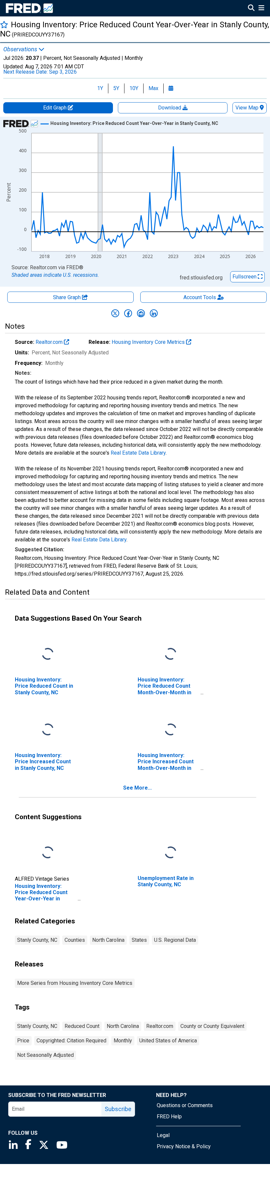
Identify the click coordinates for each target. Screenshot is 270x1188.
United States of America (168, 1040)
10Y (133, 88)
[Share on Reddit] (141, 313)
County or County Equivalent (212, 1026)
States (139, 940)
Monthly (123, 1040)
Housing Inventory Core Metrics (149, 342)
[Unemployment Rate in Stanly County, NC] (170, 853)
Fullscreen (245, 276)
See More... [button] (137, 788)
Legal (163, 1135)
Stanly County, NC (37, 940)
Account (199, 297)
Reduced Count (82, 1026)
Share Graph (67, 297)
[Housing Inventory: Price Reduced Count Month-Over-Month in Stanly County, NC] (170, 654)
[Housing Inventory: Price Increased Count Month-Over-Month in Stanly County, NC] (170, 730)
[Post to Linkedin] (154, 313)
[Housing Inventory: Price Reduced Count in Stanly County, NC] (48, 654)
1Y (100, 88)
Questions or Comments (185, 1105)
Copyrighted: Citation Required (71, 1040)
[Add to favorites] (4, 24)
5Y (116, 88)
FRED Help (169, 1116)
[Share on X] (115, 313)
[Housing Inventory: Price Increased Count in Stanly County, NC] (48, 730)
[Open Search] (251, 8)
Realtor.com (50, 342)
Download (170, 108)
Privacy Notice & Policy (184, 1146)
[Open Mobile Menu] (261, 8)
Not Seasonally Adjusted (45, 1055)
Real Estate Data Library (138, 453)
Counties (75, 940)
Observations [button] (21, 49)
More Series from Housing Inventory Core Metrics (74, 983)
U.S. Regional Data (175, 940)
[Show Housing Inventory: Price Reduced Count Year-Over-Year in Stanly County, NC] (134, 123)
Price (23, 1040)
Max (153, 88)
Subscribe (118, 1108)
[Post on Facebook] (128, 313)
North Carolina (108, 940)
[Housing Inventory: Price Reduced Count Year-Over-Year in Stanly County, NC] (48, 853)
